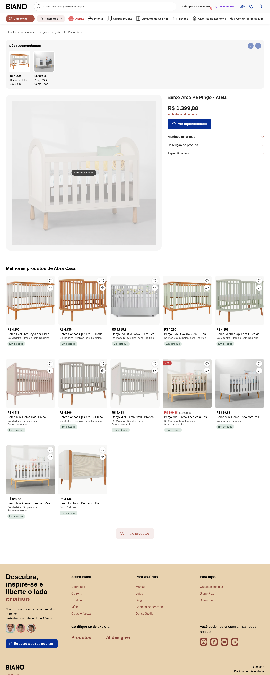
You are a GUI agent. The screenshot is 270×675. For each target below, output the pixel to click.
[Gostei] (50, 281)
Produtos (81, 637)
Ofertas (79, 18)
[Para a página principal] (18, 6)
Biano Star (207, 600)
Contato (76, 600)
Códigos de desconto (197, 7)
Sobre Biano (81, 577)
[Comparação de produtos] (242, 6)
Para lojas (208, 577)
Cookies (258, 666)
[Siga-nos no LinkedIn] (234, 642)
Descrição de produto (183, 145)
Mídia (75, 606)
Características (81, 613)
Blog (139, 600)
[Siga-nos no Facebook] (214, 642)
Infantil (98, 18)
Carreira (76, 593)
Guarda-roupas (122, 18)
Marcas (140, 586)
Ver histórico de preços (182, 113)
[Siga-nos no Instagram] (203, 642)
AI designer (226, 6)
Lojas (139, 593)
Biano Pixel (207, 593)
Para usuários (147, 577)
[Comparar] (50, 288)
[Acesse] (260, 6)
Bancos (183, 18)
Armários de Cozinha (155, 18)
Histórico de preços (181, 136)
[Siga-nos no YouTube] (224, 642)
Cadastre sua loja (211, 586)
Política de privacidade (249, 671)
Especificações (178, 153)
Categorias (20, 18)
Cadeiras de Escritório (212, 18)
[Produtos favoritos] (251, 6)
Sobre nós (78, 586)
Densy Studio (144, 613)
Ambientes (51, 18)
